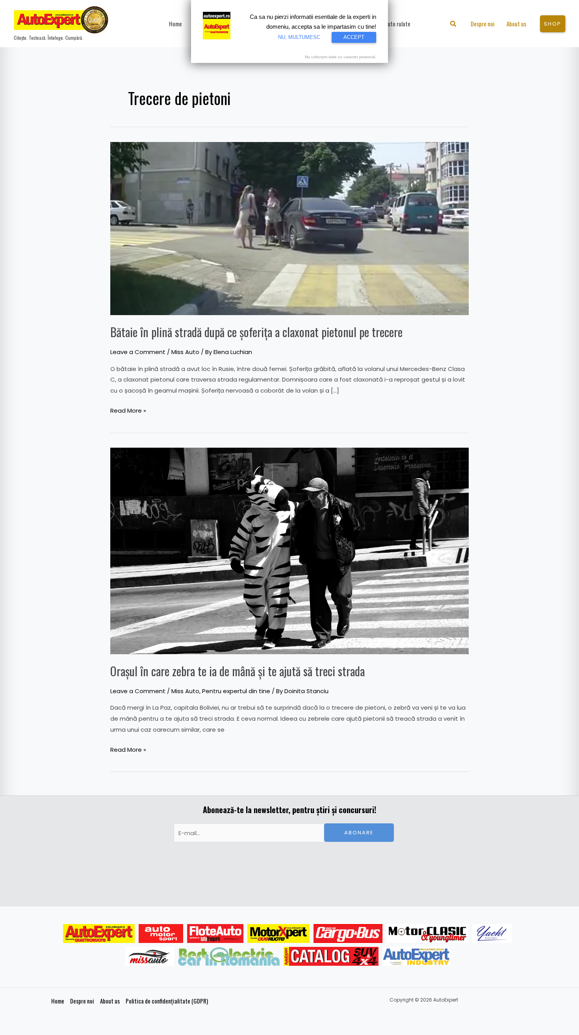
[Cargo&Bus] (348, 933)
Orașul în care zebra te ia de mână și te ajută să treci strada (237, 671)
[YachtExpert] (492, 933)
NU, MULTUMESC (299, 37)
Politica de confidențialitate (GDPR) (167, 1000)
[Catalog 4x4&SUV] (331, 956)
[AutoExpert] (99, 933)
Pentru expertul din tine (236, 691)
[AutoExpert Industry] (416, 956)
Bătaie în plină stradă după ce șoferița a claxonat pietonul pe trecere (256, 332)
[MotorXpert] (278, 933)
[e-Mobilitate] (229, 956)
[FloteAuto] (215, 933)
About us (110, 1000)
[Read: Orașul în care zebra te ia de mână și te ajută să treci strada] (289, 550)
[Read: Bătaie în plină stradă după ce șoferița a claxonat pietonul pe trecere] (289, 228)
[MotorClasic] (427, 933)
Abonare (359, 832)
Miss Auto (185, 352)
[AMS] (161, 933)
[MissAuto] (149, 956)
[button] (453, 24)
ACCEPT (353, 37)
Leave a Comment (137, 352)
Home (57, 1000)
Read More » (128, 410)
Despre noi (82, 1000)
